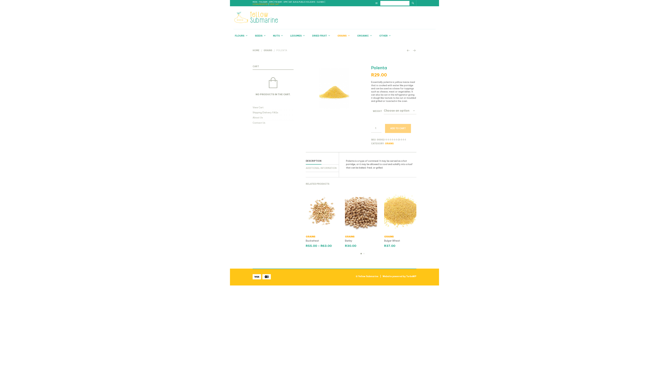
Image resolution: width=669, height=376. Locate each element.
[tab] (322, 161)
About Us (258, 117)
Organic (363, 35)
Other (383, 35)
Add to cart (398, 128)
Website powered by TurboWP (399, 276)
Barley (348, 240)
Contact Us (259, 122)
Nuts (276, 35)
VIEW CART (274, 4)
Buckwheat (312, 240)
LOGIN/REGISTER (260, 4)
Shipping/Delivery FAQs (265, 112)
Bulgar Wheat (392, 240)
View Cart (258, 107)
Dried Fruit (319, 35)
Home (256, 50)
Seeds (259, 35)
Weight (377, 111)
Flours (239, 35)
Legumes (296, 35)
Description (313, 161)
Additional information (321, 168)
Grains (342, 35)
